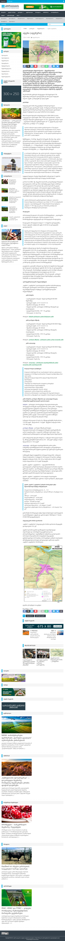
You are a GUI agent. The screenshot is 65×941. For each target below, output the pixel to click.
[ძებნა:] (55, 24)
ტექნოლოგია (29, 12)
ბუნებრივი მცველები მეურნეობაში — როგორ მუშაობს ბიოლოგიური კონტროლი (15, 199)
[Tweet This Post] (28, 66)
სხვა (18, 15)
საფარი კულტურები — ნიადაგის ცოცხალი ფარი (14, 218)
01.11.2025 (27, 37)
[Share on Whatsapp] (46, 66)
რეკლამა (3, 1)
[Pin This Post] (35, 66)
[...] (14, 146)
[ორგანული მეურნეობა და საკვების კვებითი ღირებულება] (5, 190)
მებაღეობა (3, 18)
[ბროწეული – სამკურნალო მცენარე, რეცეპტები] (17, 814)
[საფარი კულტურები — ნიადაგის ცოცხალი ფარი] (5, 218)
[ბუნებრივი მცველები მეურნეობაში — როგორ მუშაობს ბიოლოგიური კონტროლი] (5, 198)
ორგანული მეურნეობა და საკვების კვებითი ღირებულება (14, 190)
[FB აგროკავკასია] (63, 1)
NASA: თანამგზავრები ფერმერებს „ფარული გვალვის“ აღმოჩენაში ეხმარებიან (17, 737)
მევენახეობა (30, 18)
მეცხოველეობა (49, 18)
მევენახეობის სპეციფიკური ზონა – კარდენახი (56, 659)
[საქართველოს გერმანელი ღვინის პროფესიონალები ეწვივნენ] (29, 653)
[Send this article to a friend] (39, 66)
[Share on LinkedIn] (32, 66)
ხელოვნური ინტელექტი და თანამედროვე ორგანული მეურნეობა (13, 209)
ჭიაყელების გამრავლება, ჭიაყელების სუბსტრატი (12, 181)
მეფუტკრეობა (59, 18)
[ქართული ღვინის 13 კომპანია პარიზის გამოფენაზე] (43, 653)
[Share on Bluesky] (57, 66)
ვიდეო (3, 15)
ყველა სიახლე (11, 12)
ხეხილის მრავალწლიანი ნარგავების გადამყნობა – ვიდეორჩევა (10, 243)
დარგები (20, 12)
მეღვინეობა (30, 615)
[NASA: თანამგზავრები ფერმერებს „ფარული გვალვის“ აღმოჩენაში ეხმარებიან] (17, 724)
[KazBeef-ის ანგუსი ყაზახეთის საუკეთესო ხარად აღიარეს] (17, 855)
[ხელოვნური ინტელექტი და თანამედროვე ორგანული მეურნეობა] (5, 208)
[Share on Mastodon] (50, 66)
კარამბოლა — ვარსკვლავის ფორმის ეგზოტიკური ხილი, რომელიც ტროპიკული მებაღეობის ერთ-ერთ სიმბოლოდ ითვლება (11, 124)
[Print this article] (43, 66)
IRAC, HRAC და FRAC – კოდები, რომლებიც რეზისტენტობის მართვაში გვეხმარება (16, 910)
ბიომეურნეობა (54, 12)
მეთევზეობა (4, 21)
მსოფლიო (38, 12)
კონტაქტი (10, 1)
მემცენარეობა (21, 18)
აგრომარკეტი (10, 15)
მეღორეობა (12, 21)
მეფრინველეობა (40, 18)
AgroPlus (45, 12)
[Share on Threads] (61, 66)
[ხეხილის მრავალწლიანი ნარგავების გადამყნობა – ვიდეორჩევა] (11, 234)
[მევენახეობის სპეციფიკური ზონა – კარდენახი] (56, 653)
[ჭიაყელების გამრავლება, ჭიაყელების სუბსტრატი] (5, 181)
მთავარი (3, 12)
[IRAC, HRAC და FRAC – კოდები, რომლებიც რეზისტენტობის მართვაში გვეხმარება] (17, 897)
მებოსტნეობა (12, 18)
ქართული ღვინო (40, 615)
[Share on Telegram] (54, 66)
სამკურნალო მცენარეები (11, 802)
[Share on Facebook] (24, 66)
